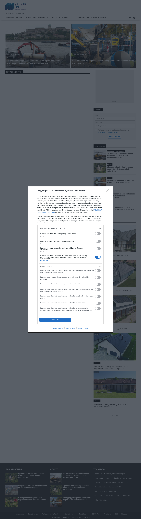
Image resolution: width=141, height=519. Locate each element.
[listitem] (70, 229)
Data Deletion (58, 328)
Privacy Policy (83, 328)
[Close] (109, 191)
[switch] (98, 233)
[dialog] (70, 259)
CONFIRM (55, 319)
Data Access (70, 328)
